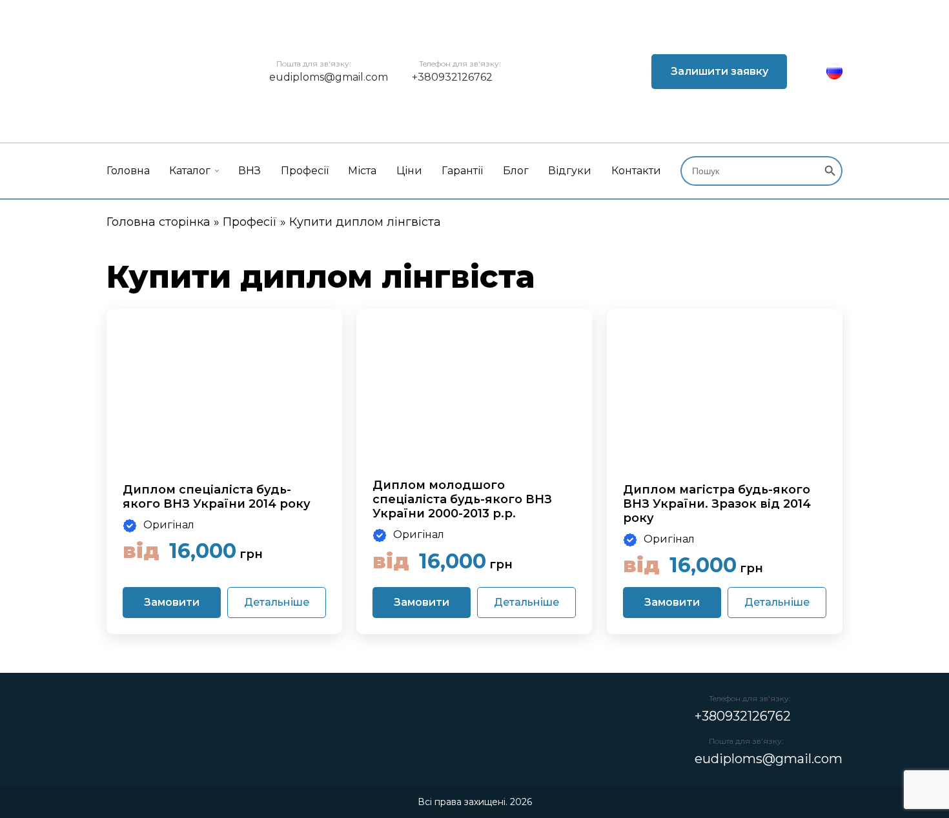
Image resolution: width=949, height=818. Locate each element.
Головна (128, 171)
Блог (516, 171)
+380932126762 (452, 77)
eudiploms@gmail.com (328, 77)
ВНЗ (249, 171)
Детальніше (276, 602)
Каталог (189, 171)
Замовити (171, 602)
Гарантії (462, 171)
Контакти (636, 171)
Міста (362, 171)
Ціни (409, 171)
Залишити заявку (719, 71)
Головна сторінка (158, 222)
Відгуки (569, 171)
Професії (305, 171)
